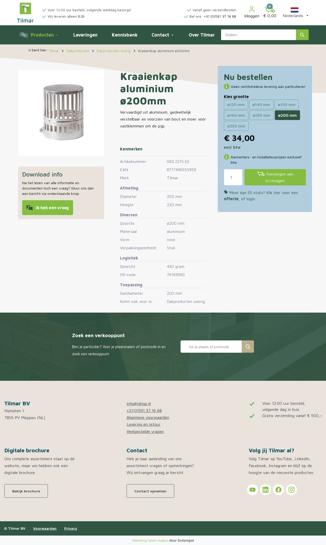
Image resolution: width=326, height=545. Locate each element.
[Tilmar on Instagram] (291, 489)
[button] (294, 12)
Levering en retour (143, 424)
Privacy (70, 528)
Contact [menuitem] (163, 35)
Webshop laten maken (150, 540)
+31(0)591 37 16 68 (144, 410)
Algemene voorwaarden (148, 417)
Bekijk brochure (26, 491)
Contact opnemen (150, 491)
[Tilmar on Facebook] (278, 489)
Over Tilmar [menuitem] (202, 35)
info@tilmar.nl (139, 403)
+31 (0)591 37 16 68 (220, 16)
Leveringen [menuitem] (85, 35)
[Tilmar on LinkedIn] (265, 489)
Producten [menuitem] (44, 35)
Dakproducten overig (186, 301)
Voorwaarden (45, 528)
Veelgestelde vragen (145, 431)
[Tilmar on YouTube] (252, 489)
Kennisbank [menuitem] (125, 35)
